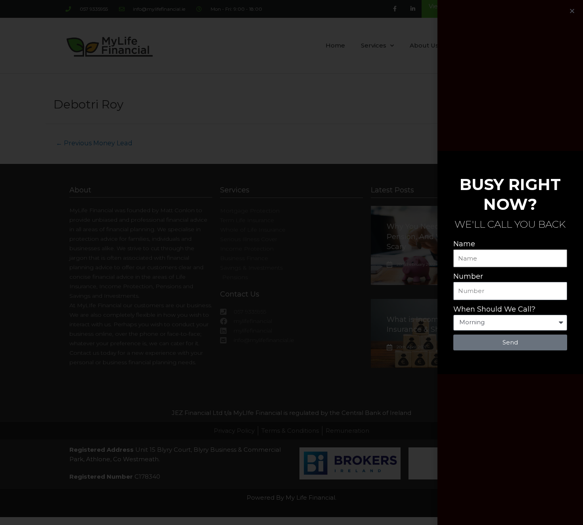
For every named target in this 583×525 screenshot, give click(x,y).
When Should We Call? (494, 309)
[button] (572, 11)
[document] (291, 262)
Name (464, 244)
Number (468, 276)
